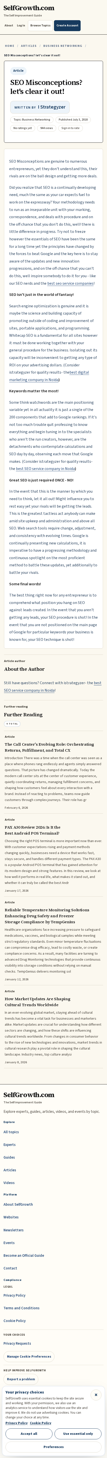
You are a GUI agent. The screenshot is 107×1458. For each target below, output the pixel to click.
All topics (11, 1132)
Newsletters (13, 1230)
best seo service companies (70, 283)
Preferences (54, 1447)
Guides (9, 1157)
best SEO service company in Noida (45, 468)
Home (9, 46)
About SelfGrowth (18, 1204)
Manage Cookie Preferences (29, 1356)
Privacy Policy (14, 1295)
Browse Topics (40, 25)
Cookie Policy (14, 1321)
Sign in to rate (70, 128)
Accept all (29, 1433)
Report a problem (21, 1379)
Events (9, 1243)
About (8, 25)
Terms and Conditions (21, 1308)
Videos (9, 1183)
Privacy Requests (17, 1343)
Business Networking (62, 46)
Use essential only (78, 1433)
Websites (11, 1217)
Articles (29, 46)
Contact (10, 1268)
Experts (9, 1144)
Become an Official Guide (23, 1255)
